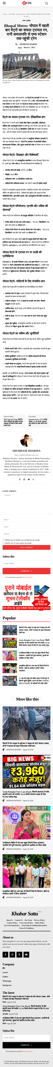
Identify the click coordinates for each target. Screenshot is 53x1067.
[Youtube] (26, 954)
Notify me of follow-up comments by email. (22, 540)
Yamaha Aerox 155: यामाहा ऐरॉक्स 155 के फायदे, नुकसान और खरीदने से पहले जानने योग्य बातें (38, 422)
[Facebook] (15, 89)
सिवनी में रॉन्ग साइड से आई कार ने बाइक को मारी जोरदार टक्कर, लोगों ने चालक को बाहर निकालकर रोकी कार (34, 630)
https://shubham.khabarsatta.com (26, 455)
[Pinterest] (27, 89)
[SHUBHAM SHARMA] (26, 440)
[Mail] (29, 479)
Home (5, 14)
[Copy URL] (45, 89)
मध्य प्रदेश (12, 14)
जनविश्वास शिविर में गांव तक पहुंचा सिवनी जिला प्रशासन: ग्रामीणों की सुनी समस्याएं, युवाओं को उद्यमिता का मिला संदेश (34, 655)
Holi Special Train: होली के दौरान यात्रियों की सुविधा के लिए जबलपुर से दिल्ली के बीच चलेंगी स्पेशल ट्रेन (13, 422)
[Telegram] (39, 89)
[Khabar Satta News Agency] (27, 3)
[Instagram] (24, 479)
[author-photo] (4, 749)
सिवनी (4, 1002)
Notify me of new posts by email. (18, 543)
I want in (25, 571)
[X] (21, 89)
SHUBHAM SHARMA (28, 44)
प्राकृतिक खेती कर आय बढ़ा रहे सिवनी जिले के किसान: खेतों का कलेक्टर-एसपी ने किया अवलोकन (34, 668)
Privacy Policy (27, 577)
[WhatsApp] (33, 89)
